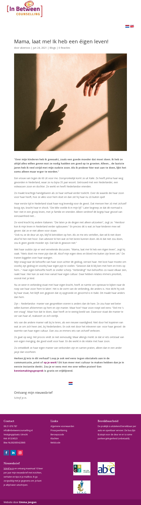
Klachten (55, 438)
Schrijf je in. (20, 397)
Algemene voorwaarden (62, 426)
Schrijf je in (9, 468)
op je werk (50, 362)
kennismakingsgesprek (29, 370)
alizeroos (25, 47)
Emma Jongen (27, 502)
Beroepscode (57, 434)
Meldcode (55, 442)
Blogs (53, 47)
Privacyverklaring (59, 430)
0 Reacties (64, 47)
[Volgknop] (6, 452)
